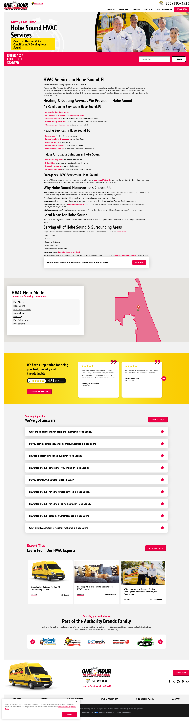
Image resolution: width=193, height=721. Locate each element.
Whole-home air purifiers (54, 160)
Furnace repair (50, 136)
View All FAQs (158, 419)
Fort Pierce (18, 302)
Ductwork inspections (53, 166)
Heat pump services (52, 142)
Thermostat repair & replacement (57, 125)
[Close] (76, 701)
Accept (69, 715)
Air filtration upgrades (53, 169)
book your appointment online (125, 255)
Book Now (182, 9)
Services (111, 9)
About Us (148, 9)
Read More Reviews (39, 391)
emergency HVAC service (102, 180)
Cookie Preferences (64, 707)
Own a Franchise (164, 9)
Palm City (61, 252)
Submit (178, 59)
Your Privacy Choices (106, 712)
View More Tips (156, 548)
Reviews (136, 9)
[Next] (163, 378)
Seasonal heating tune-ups (54, 149)
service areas (121, 232)
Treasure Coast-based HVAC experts (89, 262)
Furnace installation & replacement (57, 139)
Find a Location (38, 3)
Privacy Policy (87, 712)
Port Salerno (19, 323)
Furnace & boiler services (54, 145)
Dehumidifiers (50, 163)
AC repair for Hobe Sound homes (56, 112)
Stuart (68, 252)
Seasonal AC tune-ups (52, 118)
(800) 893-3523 (176, 3)
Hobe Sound (19, 305)
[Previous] (32, 641)
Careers (176, 699)
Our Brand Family (145, 699)
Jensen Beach (75, 252)
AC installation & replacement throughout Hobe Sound (64, 115)
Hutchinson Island (22, 309)
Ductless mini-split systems (55, 122)
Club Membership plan (76, 204)
